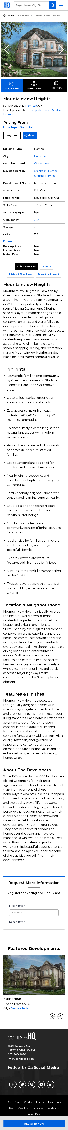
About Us (23, 1108)
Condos (28, 1102)
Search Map (13, 1102)
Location (46, 266)
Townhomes (54, 1102)
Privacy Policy (34, 1113)
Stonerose (12, 999)
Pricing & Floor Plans (20, 274)
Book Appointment (48, 274)
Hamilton (23, 15)
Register (12, 135)
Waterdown (41, 163)
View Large (61, 27)
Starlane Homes (44, 175)
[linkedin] (50, 1084)
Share (31, 135)
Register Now (34, 1123)
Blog (11, 1108)
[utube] (41, 1084)
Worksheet (53, 1108)
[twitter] (22, 1084)
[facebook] (13, 1084)
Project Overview (26, 266)
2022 (37, 219)
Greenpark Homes (39, 110)
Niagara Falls (19, 1008)
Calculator (38, 1108)
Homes (40, 1102)
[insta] (31, 1084)
